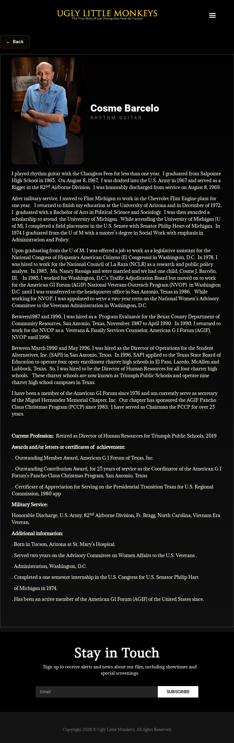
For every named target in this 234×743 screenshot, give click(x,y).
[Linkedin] (222, 145)
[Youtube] (222, 158)
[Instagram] (222, 119)
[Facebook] (222, 106)
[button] (212, 15)
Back (15, 42)
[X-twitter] (222, 132)
